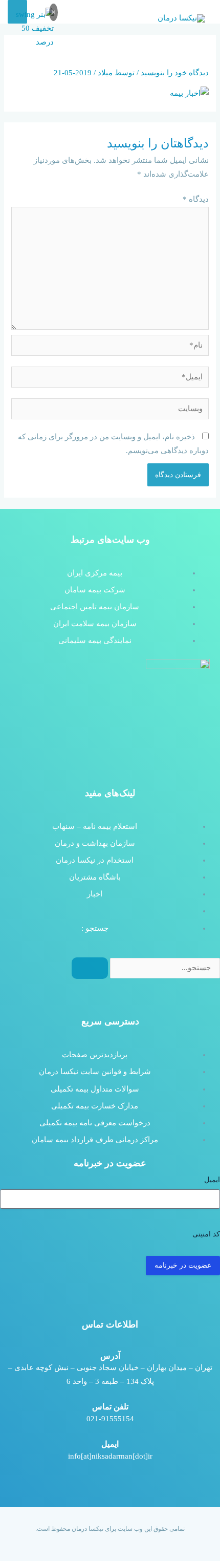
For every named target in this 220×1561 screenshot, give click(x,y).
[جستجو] (90, 968)
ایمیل (212, 1180)
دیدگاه (196, 199)
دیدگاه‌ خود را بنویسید (175, 73)
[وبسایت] (109, 411)
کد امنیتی (206, 1234)
